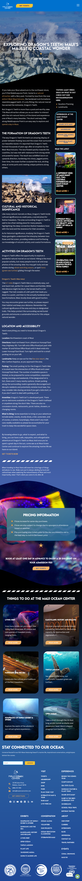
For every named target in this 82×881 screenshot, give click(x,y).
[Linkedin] (25, 802)
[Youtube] (17, 802)
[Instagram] (14, 802)
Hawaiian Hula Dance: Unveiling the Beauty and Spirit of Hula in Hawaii (65, 223)
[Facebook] (10, 802)
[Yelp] (28, 802)
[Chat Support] (77, 876)
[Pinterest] (21, 802)
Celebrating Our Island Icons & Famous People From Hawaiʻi (64, 263)
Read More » (62, 191)
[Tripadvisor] (32, 802)
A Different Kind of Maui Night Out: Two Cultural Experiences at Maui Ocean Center (64, 179)
